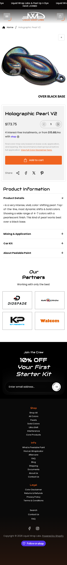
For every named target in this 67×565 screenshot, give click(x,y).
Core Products (33, 434)
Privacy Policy (33, 496)
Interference (33, 430)
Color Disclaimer (33, 489)
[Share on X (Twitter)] (34, 173)
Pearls (33, 420)
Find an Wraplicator (33, 451)
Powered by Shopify (53, 535)
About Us (33, 473)
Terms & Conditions (33, 500)
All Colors (33, 416)
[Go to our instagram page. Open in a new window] (37, 528)
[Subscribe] (56, 386)
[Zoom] (61, 37)
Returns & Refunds (33, 493)
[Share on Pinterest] (42, 173)
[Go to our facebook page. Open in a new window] (29, 528)
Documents (33, 469)
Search (33, 510)
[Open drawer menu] (6, 16)
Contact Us (33, 476)
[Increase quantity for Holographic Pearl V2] (57, 124)
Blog (33, 462)
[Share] (18, 173)
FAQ (33, 458)
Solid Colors (33, 423)
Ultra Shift (33, 427)
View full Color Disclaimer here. (36, 149)
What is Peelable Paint (33, 447)
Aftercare (33, 454)
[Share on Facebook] (26, 173)
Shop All (33, 412)
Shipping (33, 465)
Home (10, 27)
